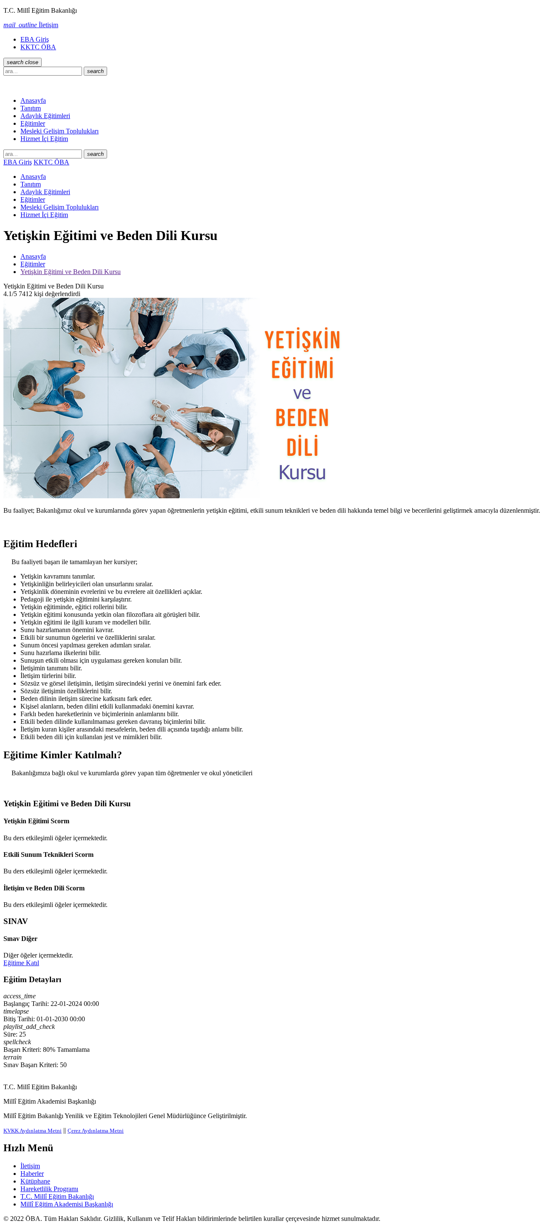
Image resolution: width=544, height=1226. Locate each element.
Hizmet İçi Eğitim (44, 138)
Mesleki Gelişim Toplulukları (59, 131)
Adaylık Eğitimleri (45, 115)
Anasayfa (33, 100)
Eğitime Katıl (21, 962)
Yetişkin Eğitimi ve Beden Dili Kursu (70, 271)
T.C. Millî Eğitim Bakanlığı (57, 1196)
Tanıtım (30, 108)
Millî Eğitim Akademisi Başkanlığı (66, 1204)
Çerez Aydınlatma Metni (96, 1130)
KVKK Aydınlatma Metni (32, 1130)
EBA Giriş (34, 39)
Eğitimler (32, 123)
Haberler (32, 1173)
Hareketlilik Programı (49, 1188)
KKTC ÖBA (38, 47)
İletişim (30, 1166)
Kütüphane (35, 1181)
